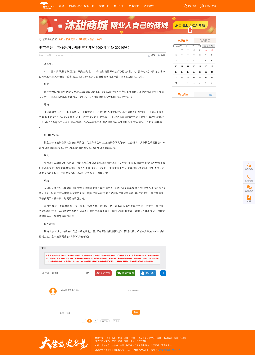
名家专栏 (134, 5)
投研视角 (82, 39)
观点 (92, 39)
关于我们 (111, 338)
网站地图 (149, 5)
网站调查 (183, 94)
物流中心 (104, 5)
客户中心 (119, 5)
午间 (99, 39)
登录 (62, 313)
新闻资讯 (74, 5)
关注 (153, 55)
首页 (61, 5)
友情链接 (99, 338)
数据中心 (89, 5)
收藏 (163, 55)
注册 (69, 313)
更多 (211, 94)
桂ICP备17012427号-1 (169, 350)
